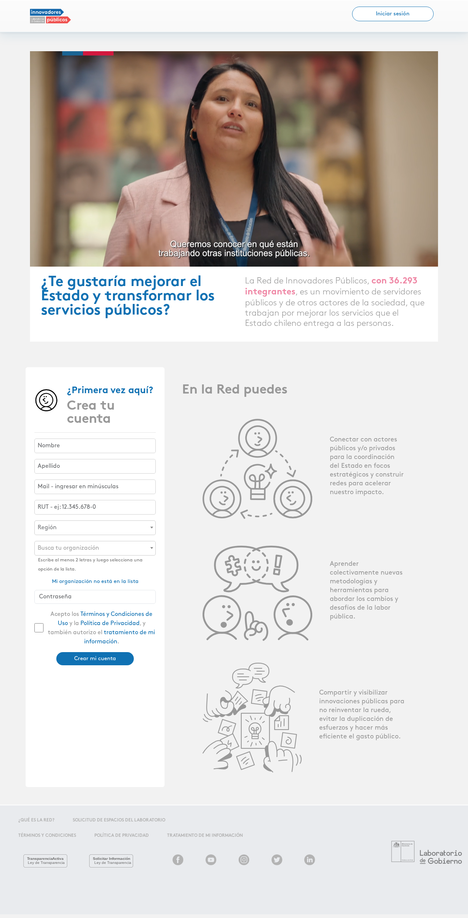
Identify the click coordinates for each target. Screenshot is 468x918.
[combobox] (95, 527)
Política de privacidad (121, 836)
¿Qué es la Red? (36, 820)
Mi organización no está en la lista (95, 581)
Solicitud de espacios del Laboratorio (119, 820)
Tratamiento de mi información (205, 836)
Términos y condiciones (47, 836)
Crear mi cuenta (95, 658)
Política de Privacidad (110, 623)
